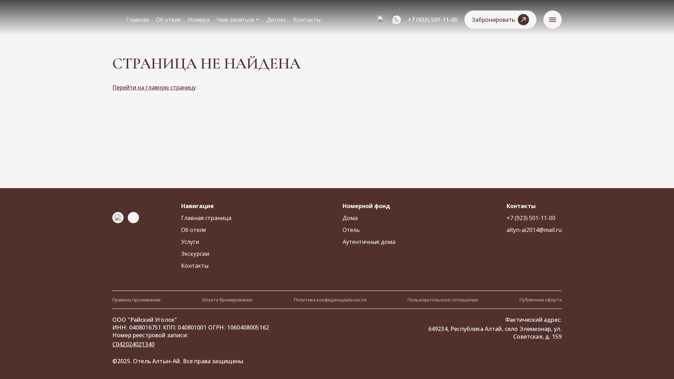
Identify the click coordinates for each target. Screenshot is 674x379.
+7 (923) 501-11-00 (432, 20)
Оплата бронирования (227, 300)
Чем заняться (235, 20)
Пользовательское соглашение (443, 300)
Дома (350, 218)
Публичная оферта (541, 300)
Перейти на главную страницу (154, 87)
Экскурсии (195, 254)
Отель (351, 230)
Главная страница (206, 218)
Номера (199, 20)
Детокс (276, 20)
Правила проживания (136, 300)
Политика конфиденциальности (330, 300)
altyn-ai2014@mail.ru (534, 230)
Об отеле (168, 20)
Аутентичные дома (369, 242)
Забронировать (493, 20)
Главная (137, 20)
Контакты (307, 20)
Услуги (190, 242)
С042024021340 (133, 344)
